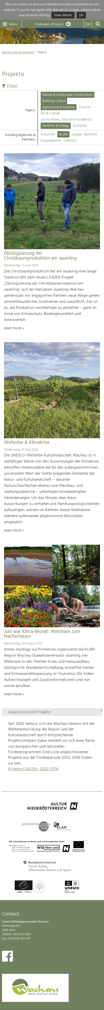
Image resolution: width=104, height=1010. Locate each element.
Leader (77, 134)
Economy (80, 126)
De (88, 24)
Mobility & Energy (55, 126)
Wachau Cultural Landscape (18, 52)
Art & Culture (50, 113)
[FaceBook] (7, 957)
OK (81, 15)
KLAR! (63, 134)
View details (63, 15)
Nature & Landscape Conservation (67, 95)
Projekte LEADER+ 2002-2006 (33, 769)
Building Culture (53, 101)
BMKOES (90, 134)
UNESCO (70, 141)
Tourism (85, 107)
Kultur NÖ (48, 134)
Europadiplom (51, 141)
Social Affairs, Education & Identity (66, 120)
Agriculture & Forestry (58, 107)
